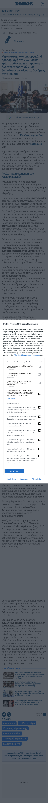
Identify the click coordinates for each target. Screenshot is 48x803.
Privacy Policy (37, 479)
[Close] (44, 324)
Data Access (24, 479)
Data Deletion (11, 479)
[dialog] (24, 401)
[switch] (39, 367)
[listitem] (24, 362)
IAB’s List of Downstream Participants (27, 355)
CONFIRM (14, 471)
